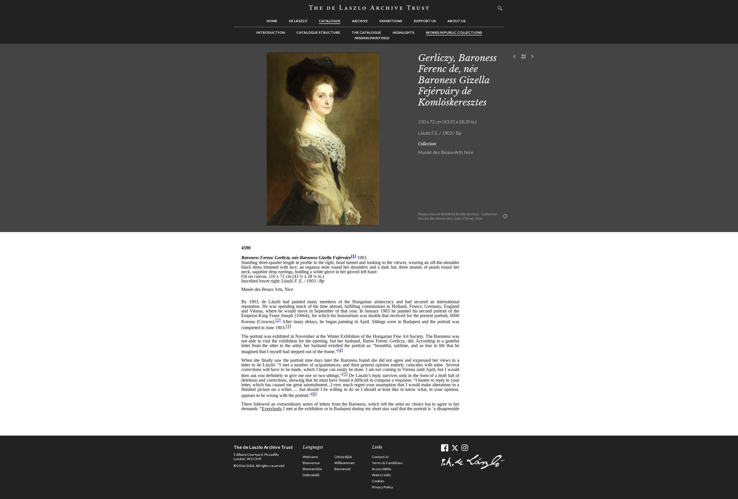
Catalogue (329, 21)
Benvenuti (342, 469)
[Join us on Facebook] (444, 447)
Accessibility (381, 469)
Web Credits (381, 475)
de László (298, 21)
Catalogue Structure (318, 32)
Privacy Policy (382, 487)
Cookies (378, 481)
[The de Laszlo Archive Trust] (369, 8)
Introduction (270, 32)
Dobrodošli (311, 475)
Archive (360, 21)
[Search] (500, 8)
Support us (425, 21)
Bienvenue (311, 463)
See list (523, 56)
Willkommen (344, 463)
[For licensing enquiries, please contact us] (505, 216)
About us (456, 21)
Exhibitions (390, 21)
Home (272, 21)
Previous (514, 56)
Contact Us (380, 457)
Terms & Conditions (387, 463)
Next (532, 56)
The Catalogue (366, 32)
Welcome (310, 457)
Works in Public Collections (454, 32)
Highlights (403, 32)
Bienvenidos (312, 469)
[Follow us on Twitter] (454, 447)
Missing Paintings (372, 38)
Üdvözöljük (343, 457)
